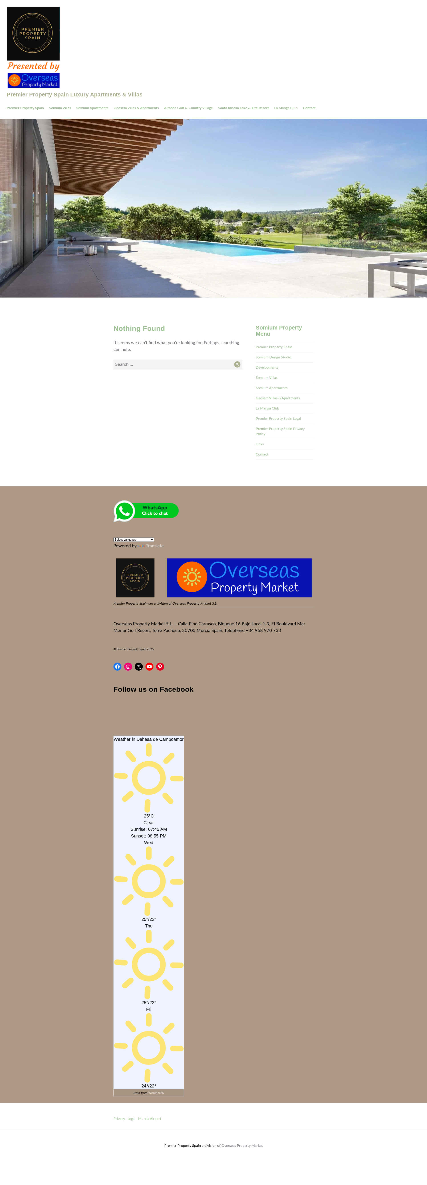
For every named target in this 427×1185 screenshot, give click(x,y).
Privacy (119, 1119)
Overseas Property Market (242, 1145)
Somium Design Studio (273, 357)
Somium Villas (60, 108)
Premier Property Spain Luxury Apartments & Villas (75, 94)
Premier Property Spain (25, 108)
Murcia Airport (149, 1119)
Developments (267, 367)
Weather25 (156, 1093)
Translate (155, 546)
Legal (131, 1119)
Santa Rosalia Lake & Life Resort (243, 108)
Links (260, 444)
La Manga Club (286, 108)
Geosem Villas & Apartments (136, 108)
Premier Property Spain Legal (278, 418)
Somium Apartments (92, 108)
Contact (309, 108)
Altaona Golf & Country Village (188, 108)
